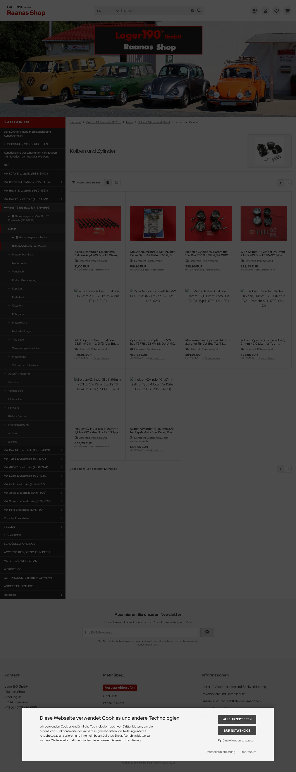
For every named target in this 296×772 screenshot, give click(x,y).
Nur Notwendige (237, 730)
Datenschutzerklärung (220, 752)
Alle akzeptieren (237, 719)
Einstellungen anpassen (238, 740)
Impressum (248, 752)
